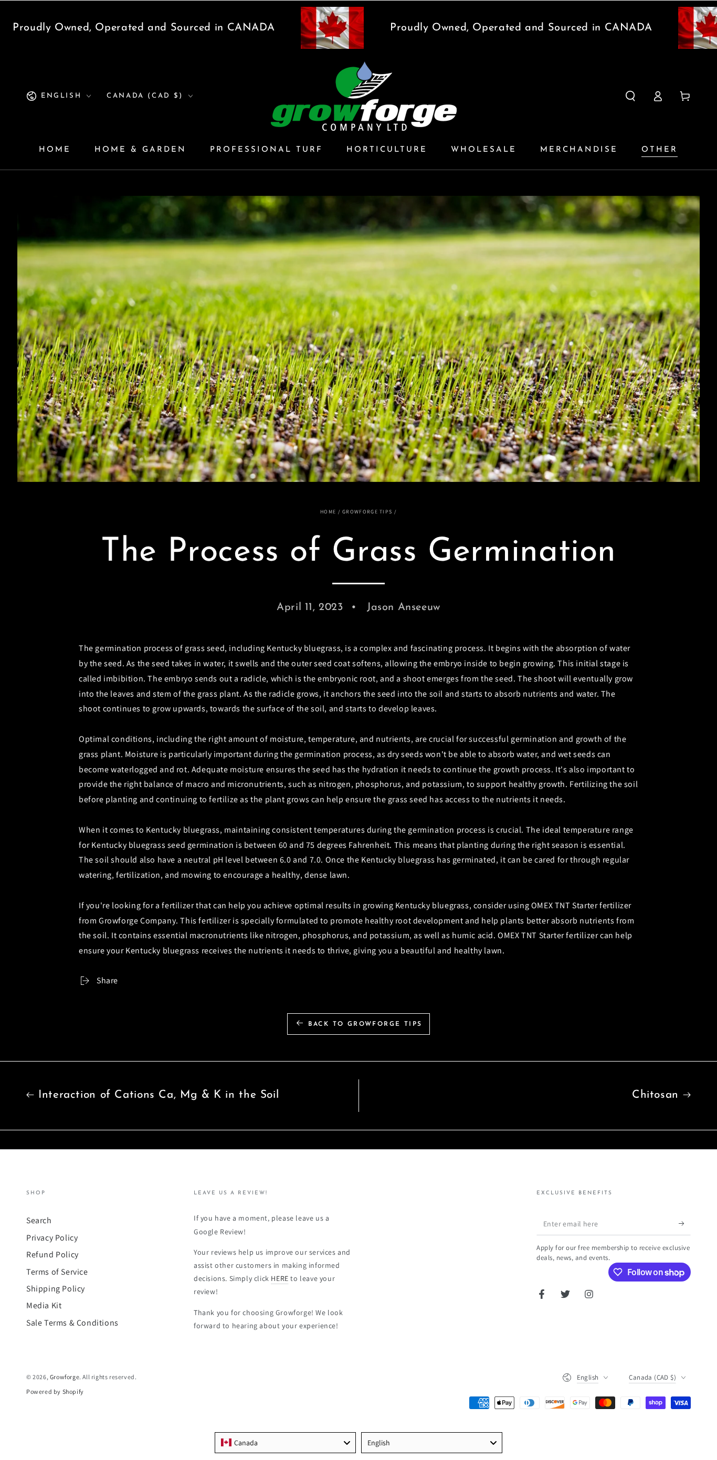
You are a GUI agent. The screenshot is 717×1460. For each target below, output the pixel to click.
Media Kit (43, 1305)
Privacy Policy (52, 1237)
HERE (279, 1278)
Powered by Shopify (55, 1391)
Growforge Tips (367, 511)
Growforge (64, 1377)
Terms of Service (57, 1271)
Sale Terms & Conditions (72, 1322)
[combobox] (285, 1442)
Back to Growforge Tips (365, 1024)
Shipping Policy (55, 1288)
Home (328, 511)
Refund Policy (52, 1254)
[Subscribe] (685, 1223)
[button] (630, 96)
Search (39, 1220)
